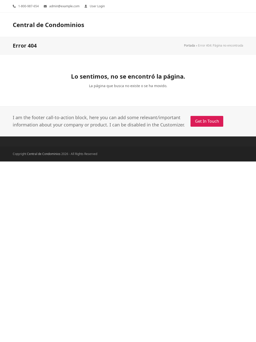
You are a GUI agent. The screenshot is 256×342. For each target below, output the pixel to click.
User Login (97, 6)
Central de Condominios (48, 25)
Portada (189, 45)
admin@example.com (64, 6)
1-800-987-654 (28, 6)
